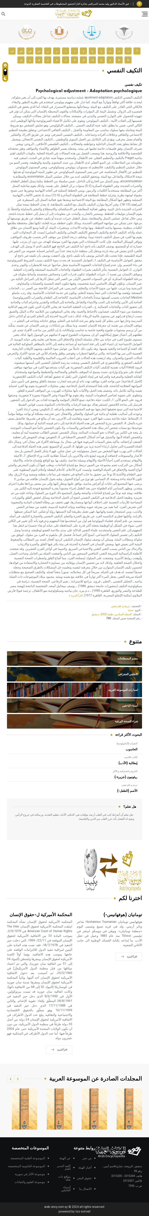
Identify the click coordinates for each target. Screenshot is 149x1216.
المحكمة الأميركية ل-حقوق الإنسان (41, 914)
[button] (17, 1078)
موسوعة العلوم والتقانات (30, 1182)
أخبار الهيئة (85, 1167)
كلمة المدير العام (64, 1167)
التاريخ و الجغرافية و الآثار (125, 771)
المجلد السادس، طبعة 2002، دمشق (112, 614)
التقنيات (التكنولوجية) (127, 743)
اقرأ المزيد (132, 956)
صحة (130, 610)
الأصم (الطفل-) (127, 791)
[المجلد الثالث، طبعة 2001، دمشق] (129, 1109)
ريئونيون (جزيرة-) (125, 777)
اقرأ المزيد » (76, 595)
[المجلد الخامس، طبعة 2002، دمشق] (59, 1109)
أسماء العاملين (66, 1189)
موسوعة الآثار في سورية (30, 1174)
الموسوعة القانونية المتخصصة (26, 1166)
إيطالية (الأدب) (128, 763)
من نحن (87, 1158)
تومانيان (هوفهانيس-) (123, 914)
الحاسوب (131, 749)
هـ (39, 59)
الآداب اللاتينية (130, 757)
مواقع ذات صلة (64, 1178)
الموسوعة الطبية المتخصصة (27, 1158)
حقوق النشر (84, 1178)
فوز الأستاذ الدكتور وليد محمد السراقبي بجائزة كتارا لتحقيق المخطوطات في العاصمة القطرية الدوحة (76, 3)
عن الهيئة (65, 1158)
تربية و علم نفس (120, 606)
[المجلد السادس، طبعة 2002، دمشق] (24, 1109)
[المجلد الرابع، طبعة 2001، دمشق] (94, 1109)
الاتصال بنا (85, 1189)
